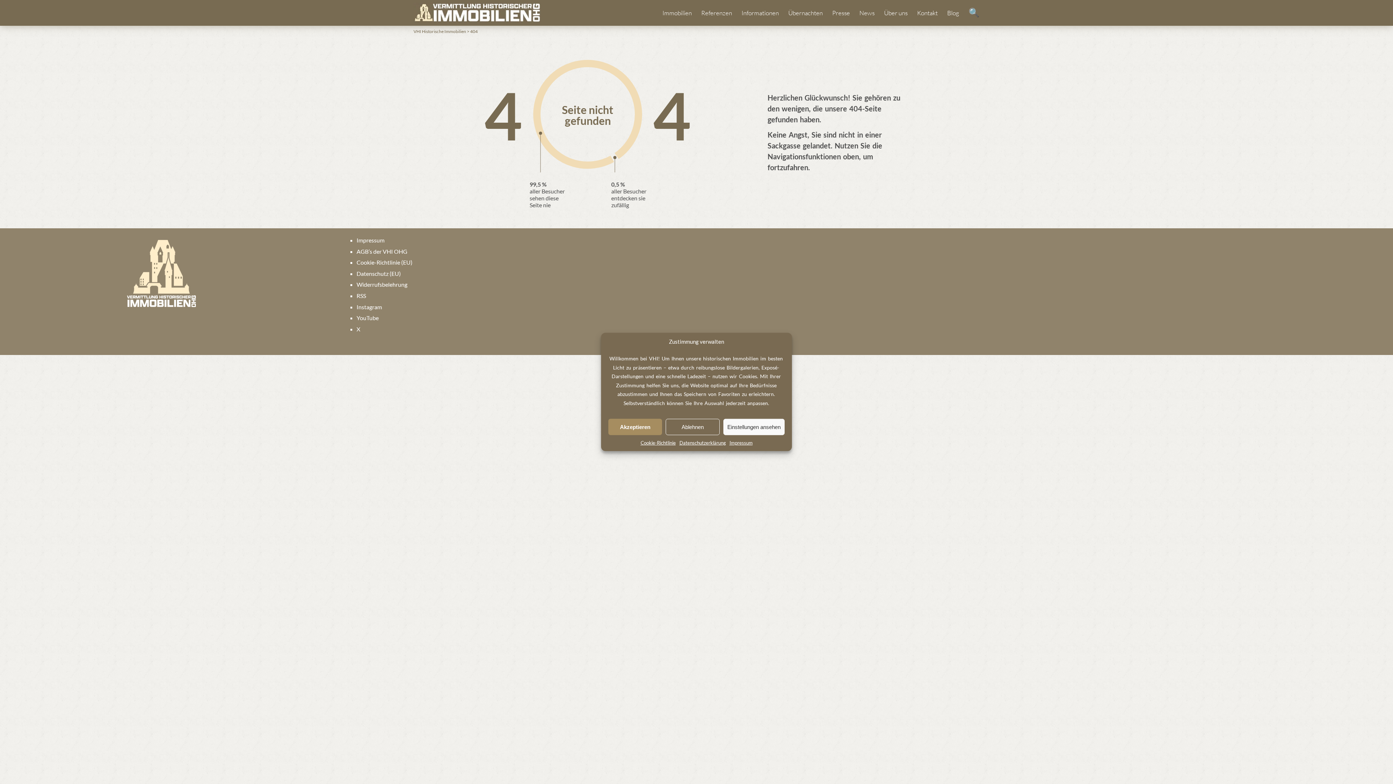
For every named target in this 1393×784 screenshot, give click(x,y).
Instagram (369, 306)
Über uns (896, 13)
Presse (841, 13)
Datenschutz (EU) (379, 273)
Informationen (760, 13)
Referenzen (716, 13)
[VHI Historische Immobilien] (477, 13)
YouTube (368, 317)
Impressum (741, 443)
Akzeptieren (635, 427)
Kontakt (927, 13)
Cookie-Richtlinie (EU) (384, 262)
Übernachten (805, 13)
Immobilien (677, 13)
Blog (953, 13)
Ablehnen (693, 427)
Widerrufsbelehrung (382, 284)
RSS (361, 295)
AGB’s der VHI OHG (382, 251)
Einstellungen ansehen (754, 427)
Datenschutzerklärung (702, 443)
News (867, 13)
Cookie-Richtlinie (658, 443)
